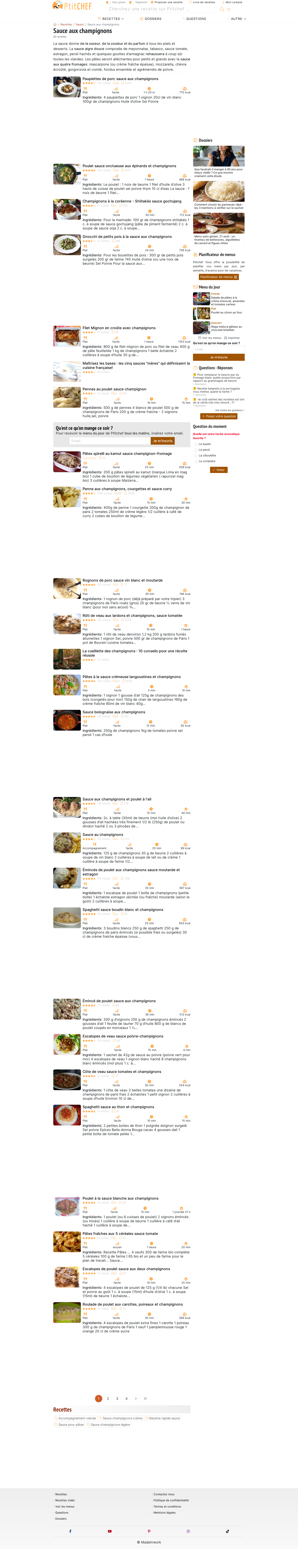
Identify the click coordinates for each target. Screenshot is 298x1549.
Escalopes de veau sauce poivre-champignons (123, 1036)
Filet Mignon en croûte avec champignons (119, 328)
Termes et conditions (167, 1506)
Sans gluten (119, 2)
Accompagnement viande (77, 1418)
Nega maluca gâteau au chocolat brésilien (226, 328)
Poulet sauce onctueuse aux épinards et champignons (129, 166)
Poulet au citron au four (226, 312)
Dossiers (152, 19)
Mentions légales (165, 1512)
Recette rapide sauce (164, 1418)
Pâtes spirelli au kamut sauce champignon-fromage (127, 453)
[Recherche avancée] (228, 10)
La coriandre (207, 461)
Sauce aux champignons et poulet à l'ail (117, 799)
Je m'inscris (162, 441)
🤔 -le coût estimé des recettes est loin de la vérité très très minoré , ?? (218, 401)
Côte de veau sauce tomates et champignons (122, 1071)
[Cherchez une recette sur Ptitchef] (222, 9)
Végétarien (141, 2)
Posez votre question (220, 416)
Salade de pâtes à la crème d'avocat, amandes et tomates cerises (228, 301)
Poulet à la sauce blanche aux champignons (120, 1198)
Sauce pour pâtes (71, 1424)
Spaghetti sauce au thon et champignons (118, 1107)
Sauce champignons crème (122, 1418)
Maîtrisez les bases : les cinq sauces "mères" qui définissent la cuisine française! (136, 365)
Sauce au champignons (103, 834)
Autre (236, 19)
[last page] (145, 1398)
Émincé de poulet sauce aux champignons (119, 1001)
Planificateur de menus (217, 277)
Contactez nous (164, 1494)
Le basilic (205, 444)
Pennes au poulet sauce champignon (114, 389)
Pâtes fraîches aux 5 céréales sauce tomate (120, 1233)
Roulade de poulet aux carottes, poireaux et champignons (133, 1304)
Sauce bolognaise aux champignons (114, 712)
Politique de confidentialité (171, 1500)
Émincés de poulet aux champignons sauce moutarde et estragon (131, 872)
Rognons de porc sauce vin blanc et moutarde (123, 580)
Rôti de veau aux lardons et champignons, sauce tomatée (132, 615)
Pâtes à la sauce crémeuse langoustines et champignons (132, 677)
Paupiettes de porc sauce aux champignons (120, 79)
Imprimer (233, 338)
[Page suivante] (136, 1398)
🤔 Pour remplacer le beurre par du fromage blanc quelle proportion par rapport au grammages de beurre (217, 377)
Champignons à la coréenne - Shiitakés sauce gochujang (132, 201)
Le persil (204, 449)
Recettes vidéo (65, 1500)
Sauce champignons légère (110, 1424)
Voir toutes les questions (228, 410)
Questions (195, 19)
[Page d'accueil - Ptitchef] (55, 24)
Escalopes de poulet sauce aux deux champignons (126, 1269)
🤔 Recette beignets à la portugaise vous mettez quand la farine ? (216, 390)
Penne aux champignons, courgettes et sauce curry (127, 489)
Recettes (110, 19)
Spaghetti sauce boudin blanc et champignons (123, 909)
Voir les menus (211, 338)
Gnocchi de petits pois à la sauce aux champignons (127, 236)
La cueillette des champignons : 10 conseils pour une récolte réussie (135, 653)
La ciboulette (207, 455)
